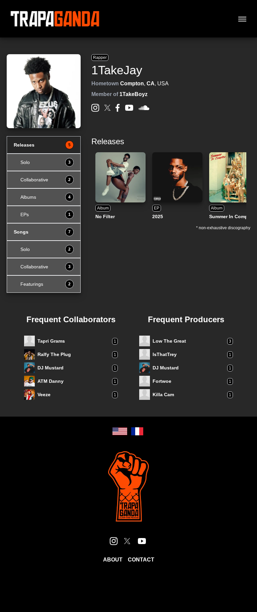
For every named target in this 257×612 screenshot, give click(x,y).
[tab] (44, 145)
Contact (141, 559)
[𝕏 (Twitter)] (107, 108)
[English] (119, 431)
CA (151, 83)
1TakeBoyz (133, 94)
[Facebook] (117, 108)
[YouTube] (129, 108)
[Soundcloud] (144, 107)
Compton (132, 83)
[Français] (137, 431)
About (112, 559)
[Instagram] (95, 108)
